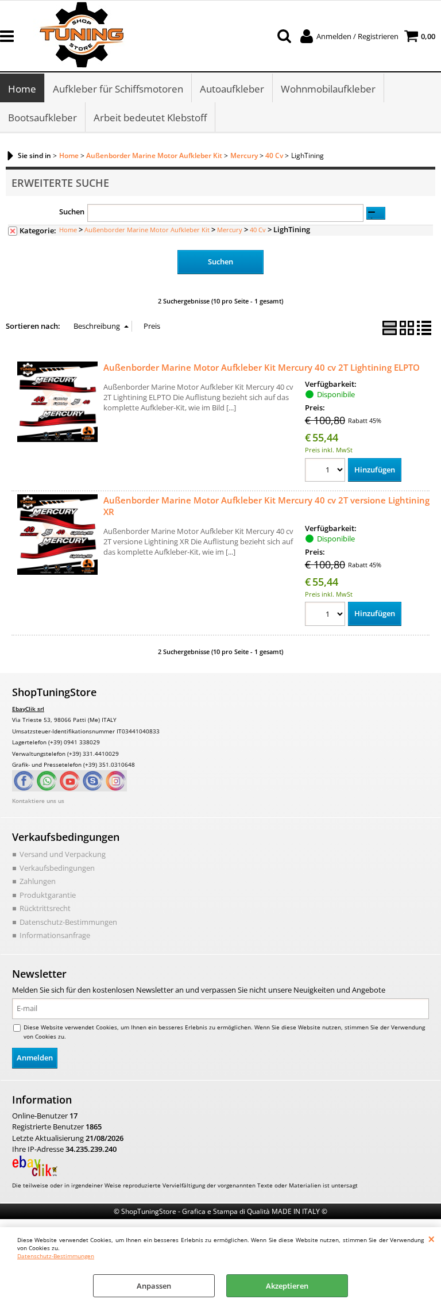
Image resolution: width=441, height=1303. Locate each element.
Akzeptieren (287, 1286)
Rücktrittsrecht (45, 908)
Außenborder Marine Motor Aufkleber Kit (147, 229)
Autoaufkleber (232, 88)
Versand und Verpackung (63, 854)
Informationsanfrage (55, 935)
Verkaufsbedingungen (57, 868)
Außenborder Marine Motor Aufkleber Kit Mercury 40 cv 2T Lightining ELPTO (261, 367)
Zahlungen (38, 881)
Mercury (229, 229)
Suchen (71, 211)
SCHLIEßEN (431, 1238)
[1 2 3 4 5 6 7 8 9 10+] (326, 471)
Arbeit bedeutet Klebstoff (150, 117)
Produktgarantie (48, 895)
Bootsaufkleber (42, 117)
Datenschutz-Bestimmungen (55, 1256)
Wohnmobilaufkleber (328, 88)
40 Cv (258, 229)
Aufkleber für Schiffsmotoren (118, 88)
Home (22, 88)
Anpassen (154, 1286)
